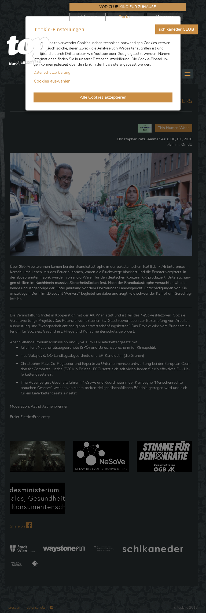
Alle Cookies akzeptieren (103, 97)
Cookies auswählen (52, 81)
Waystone (164, 16)
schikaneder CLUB (176, 29)
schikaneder (87, 16)
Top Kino (126, 16)
